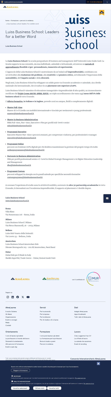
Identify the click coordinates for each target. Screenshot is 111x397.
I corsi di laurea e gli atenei (14, 336)
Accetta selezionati (20, 388)
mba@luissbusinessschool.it (19, 126)
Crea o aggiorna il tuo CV (82, 336)
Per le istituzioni (45, 317)
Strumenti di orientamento (14, 341)
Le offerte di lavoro (81, 338)
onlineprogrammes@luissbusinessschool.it (25, 150)
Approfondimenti (80, 314)
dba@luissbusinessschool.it (19, 165)
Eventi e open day (11, 347)
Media (7, 322)
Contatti (8, 325)
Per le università (45, 311)
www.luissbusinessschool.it (17, 201)
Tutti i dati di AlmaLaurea (82, 317)
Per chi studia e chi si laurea (49, 320)
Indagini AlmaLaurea (80, 311)
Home (7, 20)
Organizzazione (11, 317)
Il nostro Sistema (11, 311)
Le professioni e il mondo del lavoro (17, 338)
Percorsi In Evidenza (26, 20)
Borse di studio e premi (47, 341)
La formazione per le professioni (51, 338)
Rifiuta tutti (39, 388)
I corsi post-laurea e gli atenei (49, 336)
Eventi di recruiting (80, 344)
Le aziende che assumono (82, 341)
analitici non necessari (22, 381)
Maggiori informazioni (20, 370)
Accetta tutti (54, 388)
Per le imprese (44, 314)
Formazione (14, 20)
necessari (17, 376)
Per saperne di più (80, 378)
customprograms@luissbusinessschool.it (25, 177)
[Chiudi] (98, 363)
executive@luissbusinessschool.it (21, 138)
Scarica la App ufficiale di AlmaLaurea (13, 1)
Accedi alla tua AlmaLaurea (96, 2)
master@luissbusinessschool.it (20, 113)
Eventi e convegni (11, 320)
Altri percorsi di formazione (15, 344)
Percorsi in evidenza (46, 344)
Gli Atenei (9, 314)
